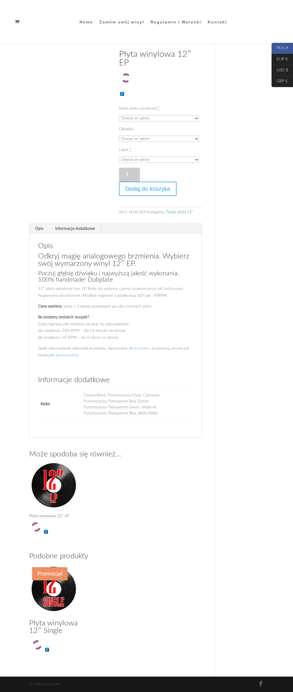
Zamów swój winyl (121, 22)
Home (86, 22)
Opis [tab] (39, 229)
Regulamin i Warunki (176, 22)
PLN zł (280, 48)
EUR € (280, 59)
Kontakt (217, 22)
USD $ (280, 70)
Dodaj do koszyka (147, 189)
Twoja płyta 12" (179, 212)
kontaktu (142, 348)
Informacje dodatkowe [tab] (75, 229)
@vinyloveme (67, 355)
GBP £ (280, 81)
